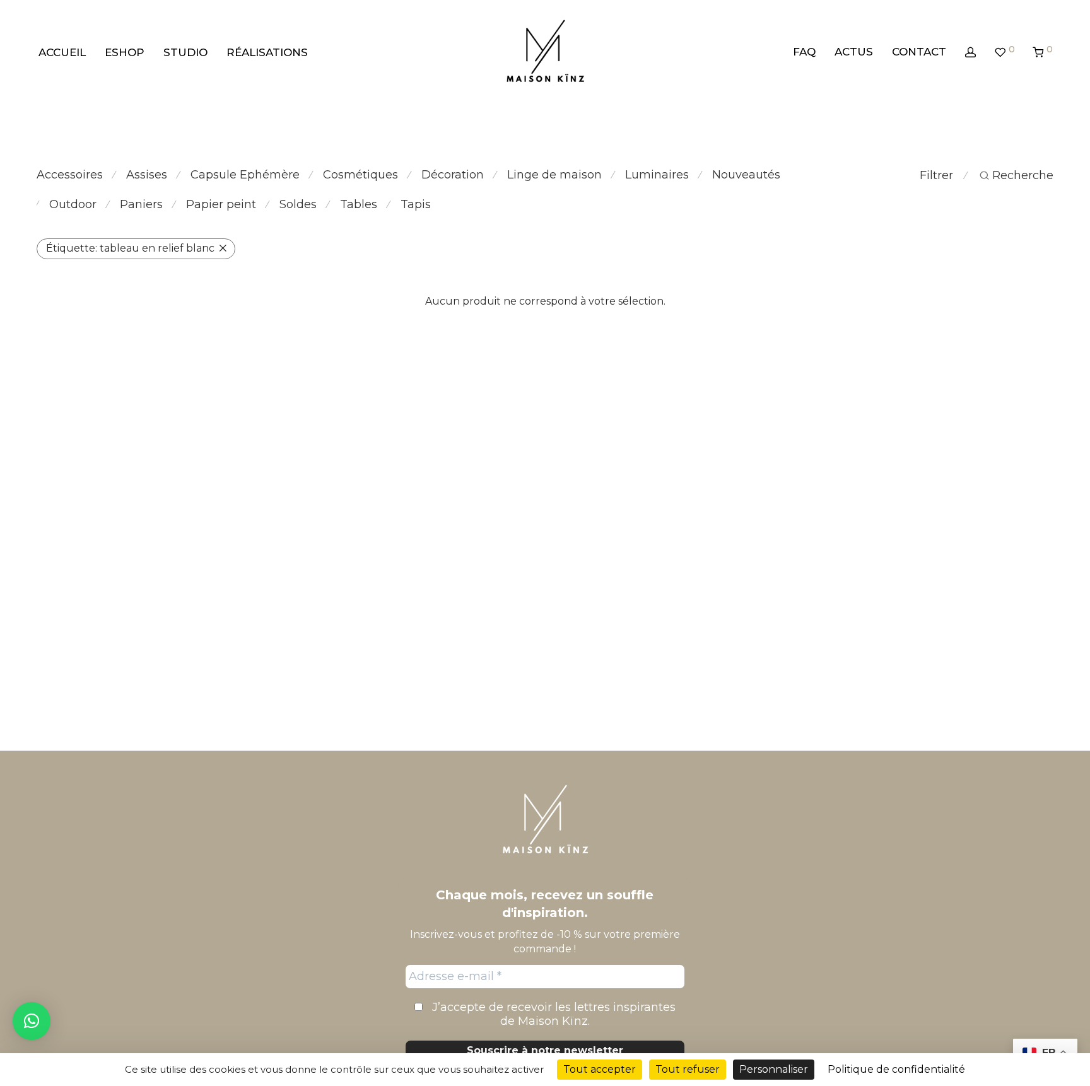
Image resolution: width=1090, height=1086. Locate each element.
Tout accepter (599, 1069)
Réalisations (267, 52)
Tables (358, 204)
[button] (31, 1021)
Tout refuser (687, 1069)
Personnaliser (773, 1069)
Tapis (416, 204)
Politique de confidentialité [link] (896, 1069)
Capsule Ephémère (245, 175)
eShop (124, 52)
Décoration (452, 175)
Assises (146, 175)
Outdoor (73, 204)
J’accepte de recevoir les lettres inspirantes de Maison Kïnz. (552, 1014)
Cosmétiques (360, 175)
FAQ (804, 51)
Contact (919, 51)
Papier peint (221, 204)
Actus (854, 51)
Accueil (62, 52)
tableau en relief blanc (130, 248)
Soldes (298, 204)
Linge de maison (554, 175)
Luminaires (657, 175)
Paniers (141, 204)
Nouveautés (746, 175)
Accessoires (70, 175)
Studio (185, 52)
